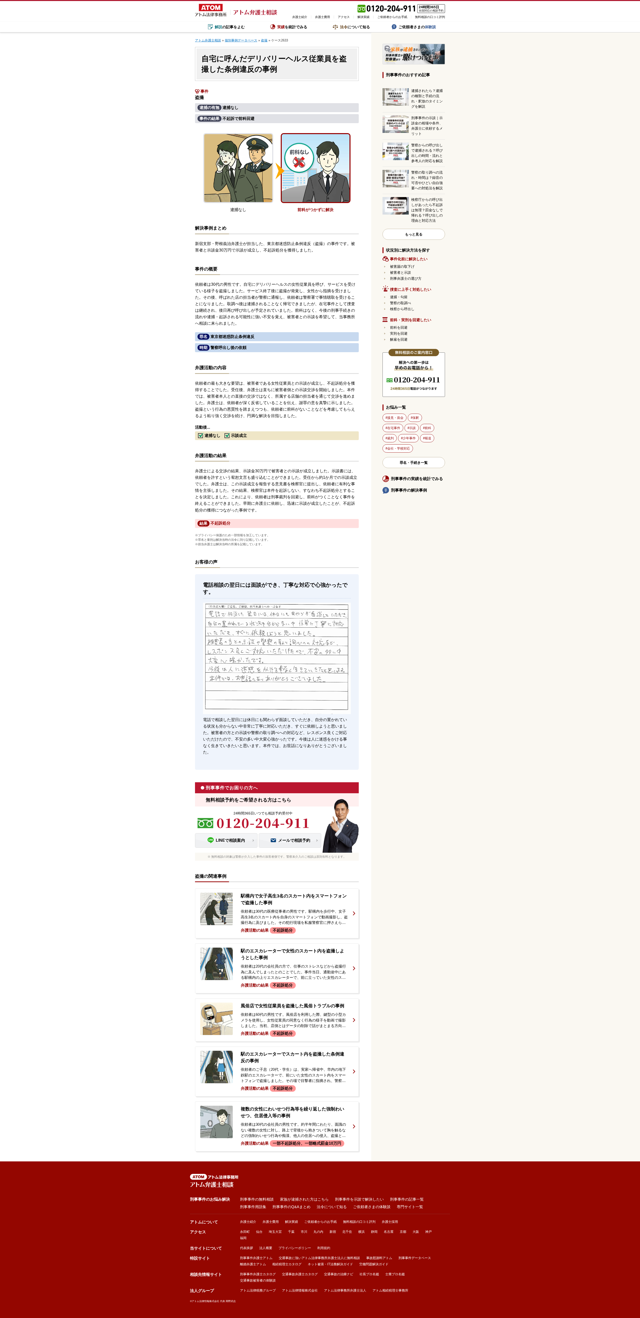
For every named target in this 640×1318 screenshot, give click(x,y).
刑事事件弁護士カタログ (258, 1274)
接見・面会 (395, 418)
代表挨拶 (246, 1248)
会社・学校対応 (398, 448)
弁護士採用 (390, 1222)
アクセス (344, 17)
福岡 (243, 1238)
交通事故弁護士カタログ (300, 1274)
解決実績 (364, 17)
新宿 (333, 1232)
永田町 (245, 1232)
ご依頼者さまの (417, 27)
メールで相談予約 (294, 840)
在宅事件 (393, 428)
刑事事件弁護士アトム (256, 1258)
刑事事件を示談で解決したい (359, 1199)
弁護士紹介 (299, 17)
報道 (428, 438)
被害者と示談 (400, 272)
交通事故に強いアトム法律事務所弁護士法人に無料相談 (319, 1258)
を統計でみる (292, 27)
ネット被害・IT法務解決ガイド (330, 1264)
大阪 (415, 1232)
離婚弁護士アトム (253, 1264)
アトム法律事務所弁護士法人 (345, 1290)
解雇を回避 (399, 339)
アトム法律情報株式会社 (300, 1290)
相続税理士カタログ (287, 1264)
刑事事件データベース (414, 1258)
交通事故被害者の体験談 (258, 1280)
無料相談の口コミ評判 (430, 17)
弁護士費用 (322, 17)
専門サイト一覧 (410, 1207)
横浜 (361, 1232)
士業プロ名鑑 (395, 1274)
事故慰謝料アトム (379, 1258)
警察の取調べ (400, 303)
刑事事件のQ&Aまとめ (291, 1207)
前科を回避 (399, 327)
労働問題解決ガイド (373, 1264)
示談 (412, 428)
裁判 (390, 438)
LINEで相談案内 (230, 840)
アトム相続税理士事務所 (390, 1290)
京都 (403, 1232)
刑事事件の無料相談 (257, 1199)
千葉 (291, 1232)
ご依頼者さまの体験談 (371, 1207)
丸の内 (318, 1232)
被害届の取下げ (402, 266)
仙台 (259, 1232)
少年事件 (409, 438)
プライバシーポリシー (294, 1248)
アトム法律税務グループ (258, 1290)
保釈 (415, 418)
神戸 (428, 1232)
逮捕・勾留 (399, 297)
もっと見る (413, 234)
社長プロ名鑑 (369, 1274)
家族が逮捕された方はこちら (304, 1199)
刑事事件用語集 (253, 1207)
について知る (355, 27)
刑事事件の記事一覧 (407, 1199)
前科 (428, 428)
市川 (304, 1232)
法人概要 (265, 1248)
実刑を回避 (399, 333)
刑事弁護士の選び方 (406, 278)
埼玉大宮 (275, 1232)
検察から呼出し (402, 309)
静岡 (374, 1232)
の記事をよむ (230, 27)
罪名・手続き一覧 (414, 463)
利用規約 (323, 1248)
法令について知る (332, 1207)
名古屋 (389, 1232)
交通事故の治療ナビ (338, 1274)
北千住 (347, 1232)
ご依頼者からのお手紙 (392, 17)
